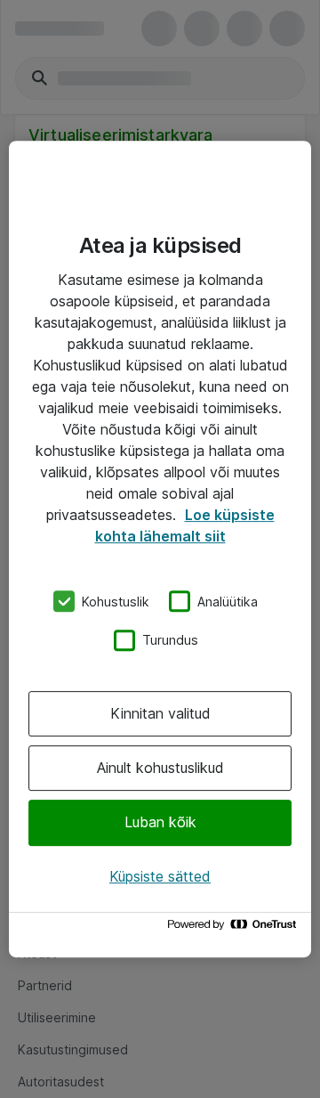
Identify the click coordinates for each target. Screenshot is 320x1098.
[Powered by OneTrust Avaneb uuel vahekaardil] (234, 928)
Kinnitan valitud (160, 713)
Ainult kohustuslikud (160, 768)
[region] (160, 549)
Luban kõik (160, 823)
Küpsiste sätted (160, 876)
